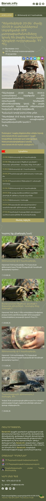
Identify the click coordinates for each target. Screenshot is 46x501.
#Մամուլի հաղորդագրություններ (23, 51)
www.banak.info (8, 136)
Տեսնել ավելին (23, 220)
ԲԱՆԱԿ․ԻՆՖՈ (28, 498)
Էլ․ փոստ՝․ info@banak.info (13, 485)
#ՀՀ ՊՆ (8, 51)
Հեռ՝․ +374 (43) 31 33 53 (11, 481)
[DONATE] (41, 496)
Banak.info (21, 447)
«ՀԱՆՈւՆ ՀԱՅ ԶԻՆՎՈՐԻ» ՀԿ (12, 498)
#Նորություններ (11, 54)
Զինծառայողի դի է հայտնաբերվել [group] (29, 15)
